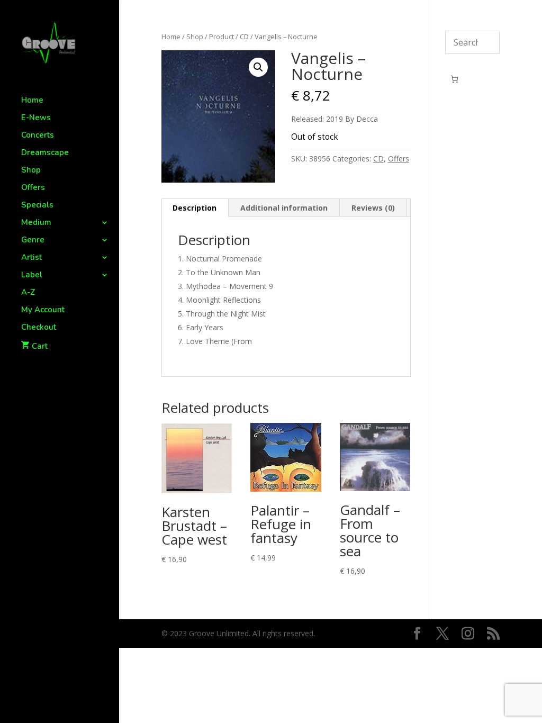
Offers (33, 188)
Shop (31, 170)
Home (32, 100)
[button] (258, 67)
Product (221, 36)
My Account (43, 310)
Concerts (37, 135)
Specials (37, 205)
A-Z (28, 292)
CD (244, 36)
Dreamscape (45, 153)
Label (31, 275)
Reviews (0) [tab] (373, 208)
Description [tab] (194, 208)
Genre (32, 240)
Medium (36, 223)
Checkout (38, 327)
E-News (36, 118)
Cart (40, 346)
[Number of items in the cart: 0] (454, 79)
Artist (31, 258)
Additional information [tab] (284, 208)
